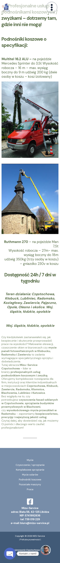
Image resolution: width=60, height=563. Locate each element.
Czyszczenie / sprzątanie (30, 464)
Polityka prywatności (30, 539)
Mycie (30, 460)
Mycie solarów (30, 474)
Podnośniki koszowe (30, 479)
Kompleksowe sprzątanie (30, 469)
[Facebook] (30, 501)
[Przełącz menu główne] (51, 7)
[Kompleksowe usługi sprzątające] (6, 7)
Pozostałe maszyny (30, 484)
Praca (30, 489)
